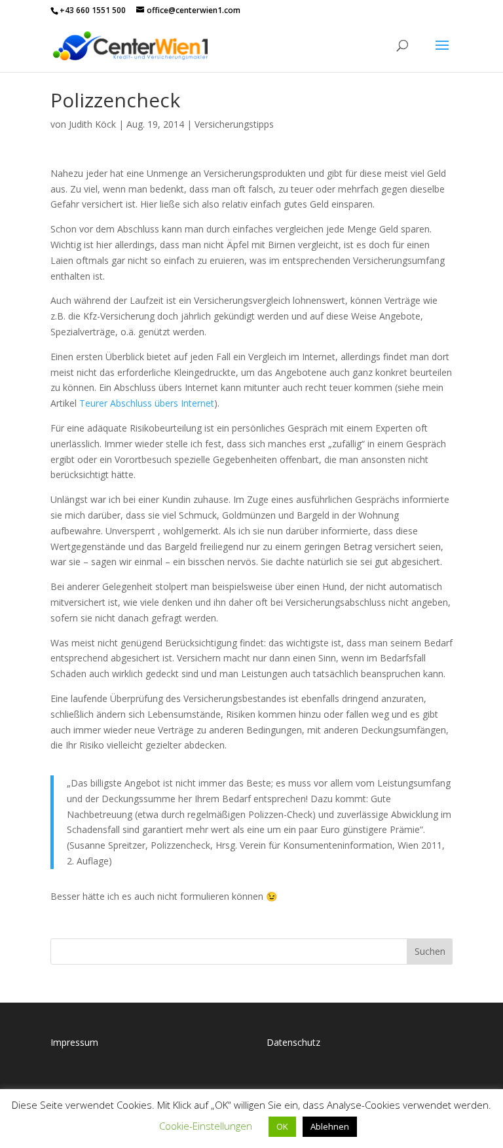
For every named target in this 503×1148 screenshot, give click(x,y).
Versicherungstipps (234, 124)
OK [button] (282, 1126)
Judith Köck (92, 124)
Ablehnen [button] (329, 1126)
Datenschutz (293, 1042)
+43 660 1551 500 (93, 10)
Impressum (74, 1042)
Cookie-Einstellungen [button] (205, 1125)
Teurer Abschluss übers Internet (146, 403)
